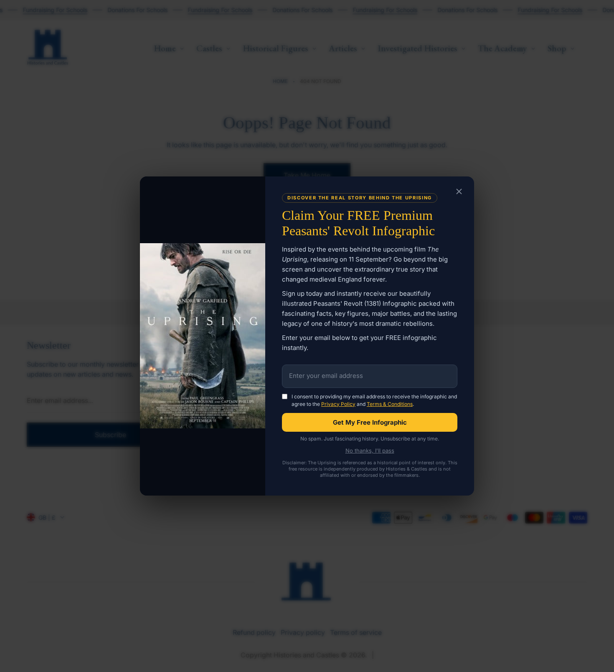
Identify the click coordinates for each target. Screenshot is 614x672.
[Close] (459, 192)
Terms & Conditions (390, 404)
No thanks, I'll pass (369, 451)
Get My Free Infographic (370, 422)
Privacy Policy (338, 404)
